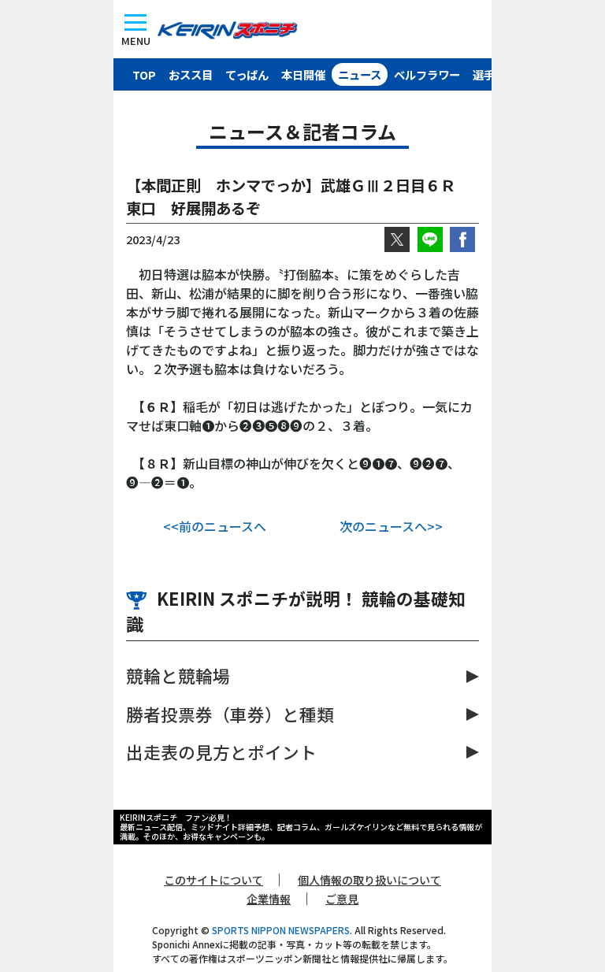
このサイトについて (213, 880)
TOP (144, 74)
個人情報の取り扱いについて (369, 880)
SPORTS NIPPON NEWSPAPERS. (282, 930)
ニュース (359, 74)
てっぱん (247, 74)
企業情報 (269, 899)
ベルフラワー (427, 74)
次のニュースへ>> (391, 526)
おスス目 (191, 74)
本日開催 (303, 74)
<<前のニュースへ (214, 526)
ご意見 (341, 899)
